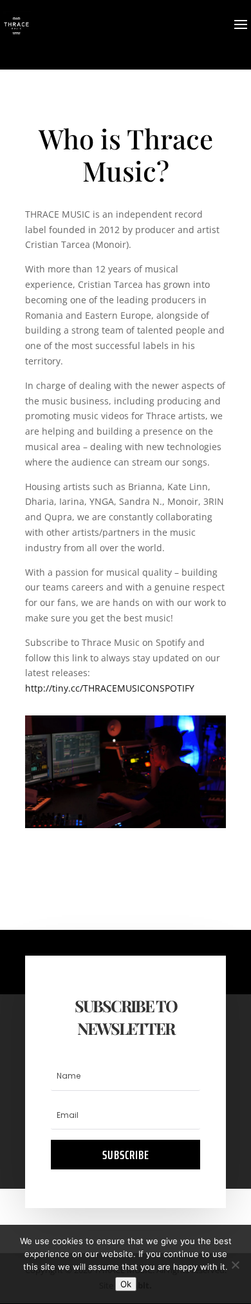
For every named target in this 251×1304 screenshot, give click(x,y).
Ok (125, 1284)
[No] (234, 1264)
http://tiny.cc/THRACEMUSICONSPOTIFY (109, 688)
